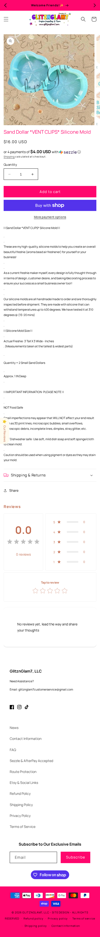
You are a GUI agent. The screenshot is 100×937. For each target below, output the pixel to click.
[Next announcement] (94, 5)
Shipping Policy (21, 804)
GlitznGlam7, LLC (35, 912)
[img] (23, 542)
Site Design (60, 912)
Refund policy (33, 918)
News (14, 727)
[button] (6, 19)
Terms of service (83, 918)
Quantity (10, 164)
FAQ (13, 749)
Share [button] (13, 490)
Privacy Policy (20, 815)
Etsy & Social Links (24, 782)
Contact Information (26, 738)
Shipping (9, 156)
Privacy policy (58, 918)
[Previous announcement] (5, 5)
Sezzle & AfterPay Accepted (31, 760)
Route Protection (23, 771)
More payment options (50, 217)
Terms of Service (22, 826)
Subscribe (75, 857)
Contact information (65, 926)
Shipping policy (36, 926)
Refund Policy (20, 793)
